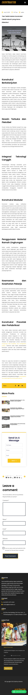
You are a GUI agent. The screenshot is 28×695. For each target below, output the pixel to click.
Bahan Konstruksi (8, 647)
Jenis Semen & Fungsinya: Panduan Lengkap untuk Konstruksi (17, 416)
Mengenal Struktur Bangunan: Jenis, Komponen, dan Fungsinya (17, 400)
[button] (25, 2)
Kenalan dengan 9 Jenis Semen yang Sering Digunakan (17, 424)
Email (4, 529)
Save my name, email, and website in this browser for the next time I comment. (15, 549)
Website (5, 538)
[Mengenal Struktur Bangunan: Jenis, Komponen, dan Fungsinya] (14, 634)
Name (5, 519)
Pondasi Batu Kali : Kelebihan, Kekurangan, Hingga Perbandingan (17, 408)
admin (7, 655)
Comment (6, 500)
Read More (7, 668)
